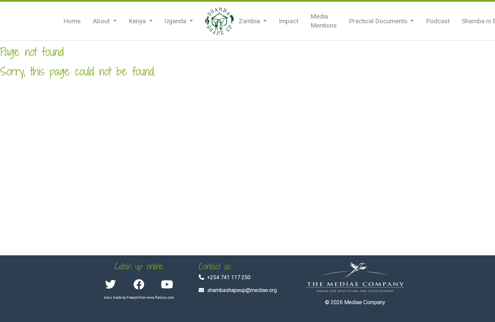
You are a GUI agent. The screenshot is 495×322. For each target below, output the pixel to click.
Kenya (138, 21)
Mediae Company (364, 302)
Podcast (438, 21)
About (102, 21)
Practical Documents (379, 21)
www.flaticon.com (160, 297)
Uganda (176, 21)
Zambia (250, 21)
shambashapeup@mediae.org (242, 290)
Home (71, 21)
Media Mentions (323, 20)
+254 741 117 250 (229, 277)
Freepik (132, 297)
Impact (288, 21)
